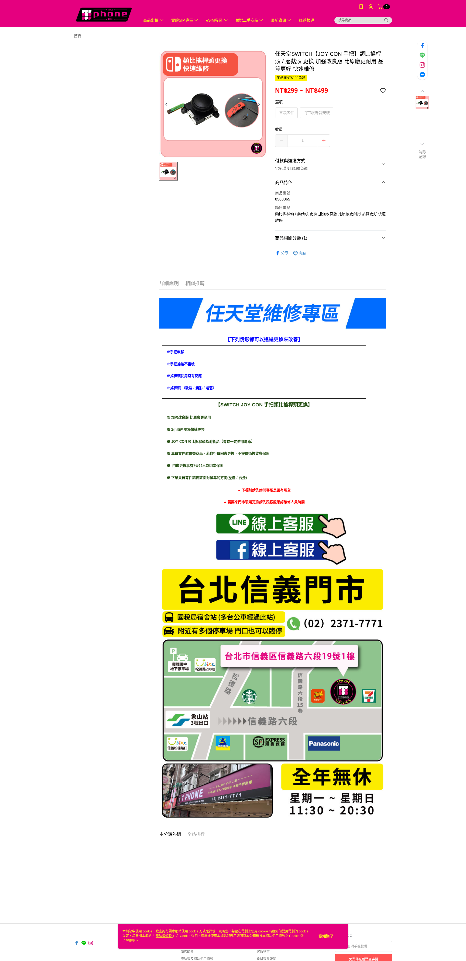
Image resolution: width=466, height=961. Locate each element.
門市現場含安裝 (316, 112)
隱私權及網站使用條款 (197, 959)
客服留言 (263, 952)
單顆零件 (286, 112)
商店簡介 (187, 952)
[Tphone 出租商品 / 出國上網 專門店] (104, 14)
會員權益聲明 (266, 959)
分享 (285, 253)
